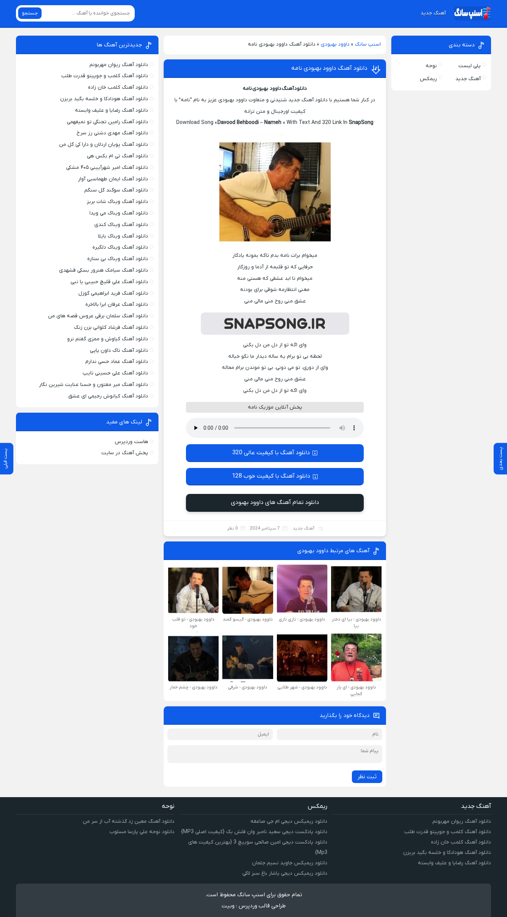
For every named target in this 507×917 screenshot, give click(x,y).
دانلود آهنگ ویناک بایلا (123, 236)
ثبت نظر (367, 776)
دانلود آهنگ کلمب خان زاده (118, 87)
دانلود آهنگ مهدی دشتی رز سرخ (112, 133)
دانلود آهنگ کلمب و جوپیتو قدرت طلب (104, 75)
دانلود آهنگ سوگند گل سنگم (116, 190)
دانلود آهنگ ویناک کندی (121, 224)
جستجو (30, 13)
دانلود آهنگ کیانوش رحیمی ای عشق (108, 396)
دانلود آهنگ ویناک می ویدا (118, 213)
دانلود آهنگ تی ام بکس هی (117, 156)
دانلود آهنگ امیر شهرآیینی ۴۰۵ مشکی (107, 167)
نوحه (431, 65)
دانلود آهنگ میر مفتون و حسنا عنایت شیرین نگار (93, 384)
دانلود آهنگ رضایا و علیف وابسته (111, 110)
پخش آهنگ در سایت (124, 452)
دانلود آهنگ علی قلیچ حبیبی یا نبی (109, 281)
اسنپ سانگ (368, 44)
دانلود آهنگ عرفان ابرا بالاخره (116, 304)
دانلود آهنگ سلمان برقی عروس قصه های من (98, 316)
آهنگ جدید (433, 13)
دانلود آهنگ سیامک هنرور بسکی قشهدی (103, 270)
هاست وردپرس (131, 441)
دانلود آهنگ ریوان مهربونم (118, 64)
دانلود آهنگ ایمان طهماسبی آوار (113, 179)
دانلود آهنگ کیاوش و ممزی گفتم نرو (107, 339)
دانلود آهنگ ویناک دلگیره (120, 247)
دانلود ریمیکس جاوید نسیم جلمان (289, 863)
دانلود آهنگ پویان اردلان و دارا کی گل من (103, 144)
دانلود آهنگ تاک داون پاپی (119, 350)
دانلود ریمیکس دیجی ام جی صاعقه (289, 821)
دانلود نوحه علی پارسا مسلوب (141, 831)
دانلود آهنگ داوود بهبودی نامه (329, 68)
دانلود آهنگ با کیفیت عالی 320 (271, 452)
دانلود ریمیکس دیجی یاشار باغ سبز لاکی (284, 873)
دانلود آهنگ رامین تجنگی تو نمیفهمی (107, 121)
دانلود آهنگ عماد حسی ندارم (116, 361)
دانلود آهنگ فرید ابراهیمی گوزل (113, 293)
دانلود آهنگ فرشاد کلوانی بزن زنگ (111, 327)
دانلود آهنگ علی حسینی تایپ (115, 373)
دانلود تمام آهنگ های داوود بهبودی (275, 502)
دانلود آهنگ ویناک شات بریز (117, 201)
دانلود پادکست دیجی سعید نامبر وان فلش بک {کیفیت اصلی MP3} (254, 831)
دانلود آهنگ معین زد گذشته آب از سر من (128, 821)
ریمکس (428, 78)
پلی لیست (469, 65)
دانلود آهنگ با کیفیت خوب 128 (271, 476)
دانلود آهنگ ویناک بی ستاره (117, 258)
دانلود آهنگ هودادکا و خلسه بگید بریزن (104, 98)
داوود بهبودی (335, 44)
